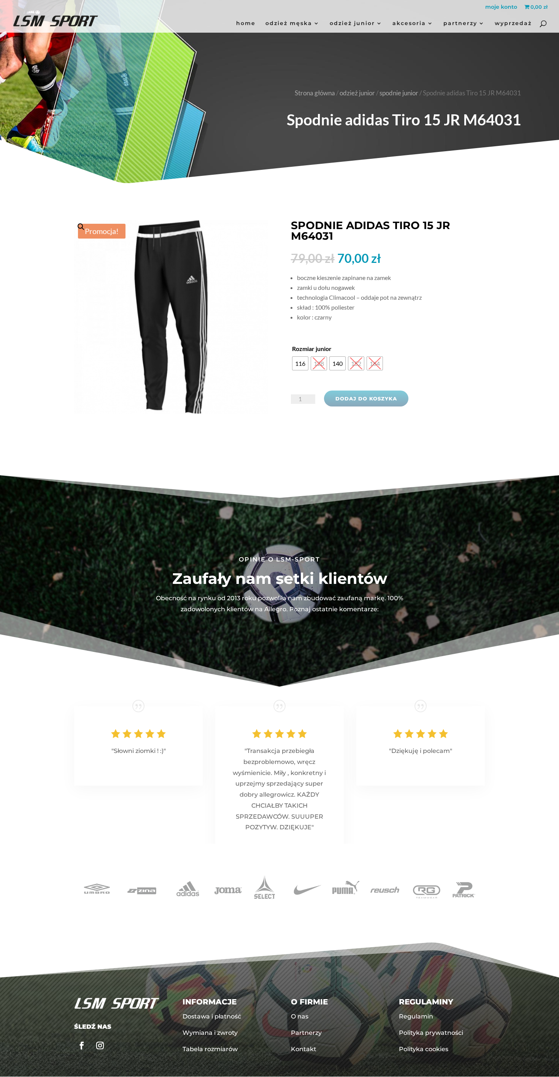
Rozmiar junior (312, 348)
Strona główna (315, 93)
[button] (171, 292)
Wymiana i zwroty (210, 1032)
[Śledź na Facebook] (81, 1045)
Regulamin (416, 1016)
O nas (299, 1016)
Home (246, 24)
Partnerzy (460, 24)
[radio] (300, 363)
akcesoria (409, 24)
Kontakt (303, 1049)
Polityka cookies (423, 1049)
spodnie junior (399, 93)
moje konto (501, 7)
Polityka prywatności (431, 1032)
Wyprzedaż (513, 24)
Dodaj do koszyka (366, 398)
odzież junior (352, 24)
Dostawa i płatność (212, 1016)
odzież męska (288, 24)
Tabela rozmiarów (210, 1049)
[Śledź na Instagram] (100, 1045)
